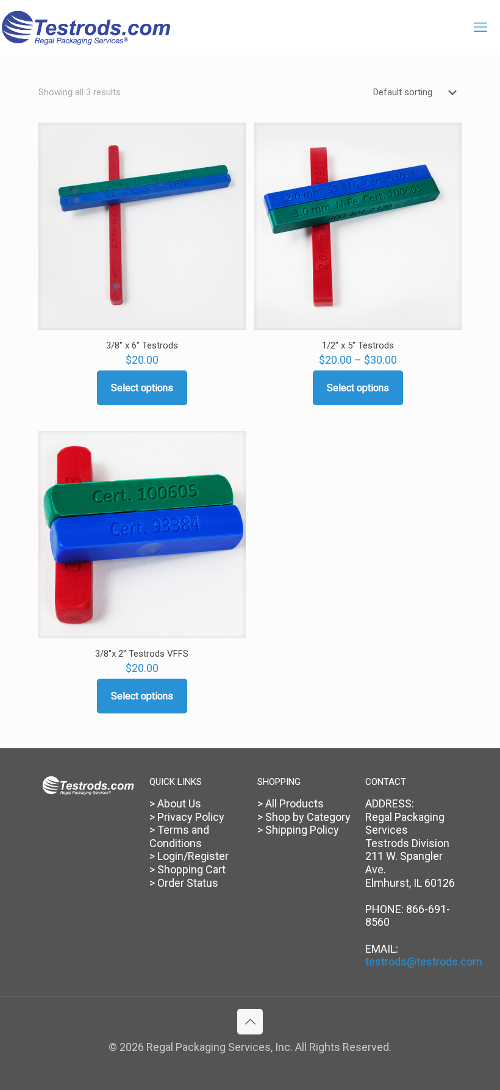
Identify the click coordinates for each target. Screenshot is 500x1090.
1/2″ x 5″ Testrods (358, 345)
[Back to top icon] (250, 1021)
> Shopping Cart (187, 869)
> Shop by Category (304, 816)
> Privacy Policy (186, 816)
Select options (142, 388)
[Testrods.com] (86, 27)
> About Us (175, 803)
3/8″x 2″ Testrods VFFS (141, 653)
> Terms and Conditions (179, 836)
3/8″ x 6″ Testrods (142, 345)
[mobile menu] (480, 27)
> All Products (290, 803)
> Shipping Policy (298, 829)
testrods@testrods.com (423, 961)
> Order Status (183, 882)
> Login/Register (189, 856)
